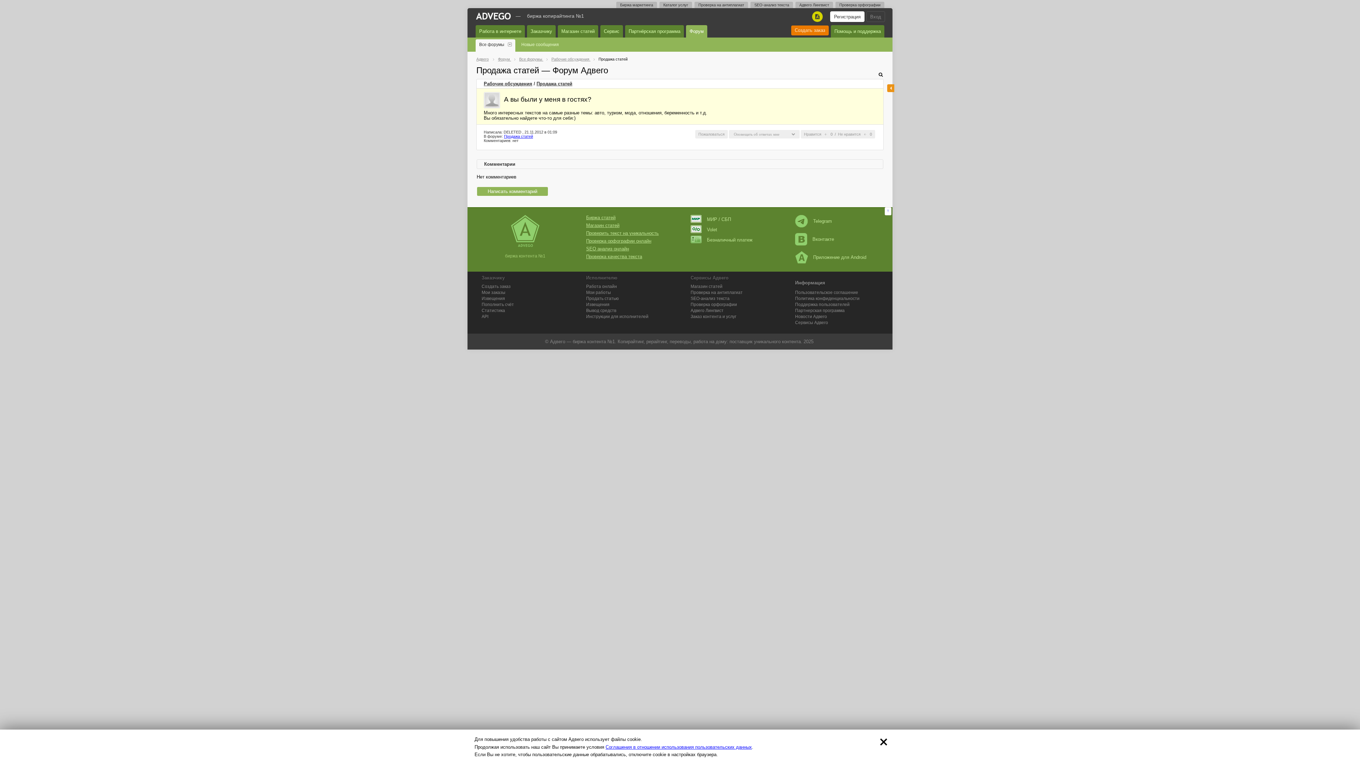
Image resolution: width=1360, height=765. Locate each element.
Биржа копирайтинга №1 (555, 16)
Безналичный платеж (730, 240)
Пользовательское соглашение (826, 292)
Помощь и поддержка (857, 31)
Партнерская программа (820, 310)
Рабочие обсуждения (508, 83)
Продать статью (602, 298)
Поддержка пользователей (822, 304)
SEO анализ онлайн (607, 248)
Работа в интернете (500, 31)
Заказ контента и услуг (713, 316)
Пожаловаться (711, 134)
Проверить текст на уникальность (622, 233)
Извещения (493, 298)
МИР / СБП (719, 219)
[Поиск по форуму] (880, 74)
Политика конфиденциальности (827, 298)
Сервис (611, 31)
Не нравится (849, 134)
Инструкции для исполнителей (617, 316)
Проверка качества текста (614, 256)
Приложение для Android (839, 257)
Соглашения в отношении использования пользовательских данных (679, 747)
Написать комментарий (512, 191)
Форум (697, 31)
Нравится (812, 134)
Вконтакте (823, 239)
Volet (712, 229)
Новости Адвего (811, 316)
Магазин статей (578, 31)
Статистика (493, 310)
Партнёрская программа (654, 31)
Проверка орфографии (859, 5)
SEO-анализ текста (771, 5)
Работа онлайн (601, 286)
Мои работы (598, 292)
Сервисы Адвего (811, 322)
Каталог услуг (675, 5)
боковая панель (890, 88)
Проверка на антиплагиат (721, 5)
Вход (875, 16)
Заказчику (541, 31)
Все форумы (491, 44)
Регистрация (847, 16)
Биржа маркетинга (636, 5)
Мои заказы (493, 292)
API (485, 316)
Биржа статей (601, 217)
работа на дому (710, 341)
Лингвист (707, 310)
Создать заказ (810, 30)
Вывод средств (601, 310)
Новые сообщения (540, 44)
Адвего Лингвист (814, 5)
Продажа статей (554, 83)
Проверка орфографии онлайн (618, 241)
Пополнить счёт (498, 304)
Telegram (822, 221)
